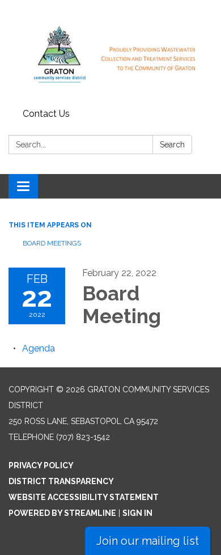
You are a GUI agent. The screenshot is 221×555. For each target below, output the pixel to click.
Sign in (137, 513)
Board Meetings (52, 243)
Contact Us (46, 113)
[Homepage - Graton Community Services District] (110, 52)
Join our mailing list (147, 541)
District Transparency (61, 481)
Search (172, 144)
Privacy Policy (41, 465)
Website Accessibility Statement (83, 497)
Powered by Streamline (62, 513)
